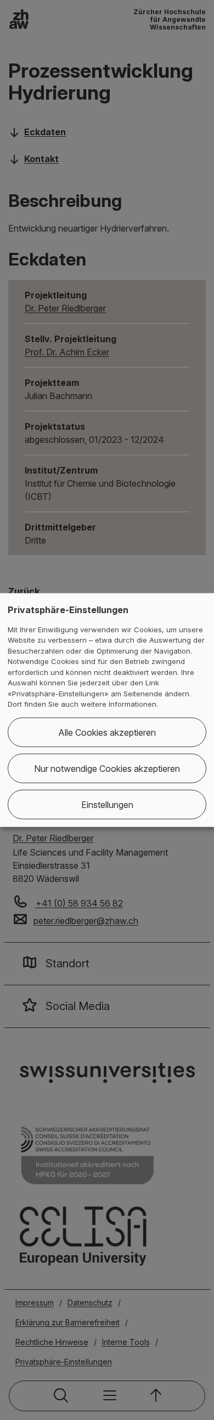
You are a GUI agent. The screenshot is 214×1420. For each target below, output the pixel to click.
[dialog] (107, 710)
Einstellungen (107, 804)
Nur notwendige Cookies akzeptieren (107, 768)
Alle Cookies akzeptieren (107, 731)
